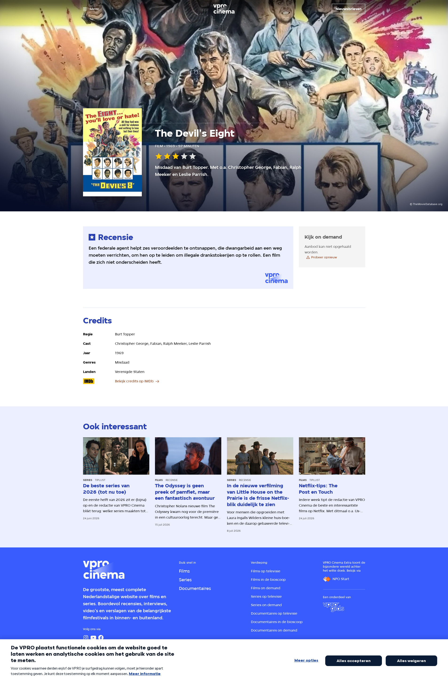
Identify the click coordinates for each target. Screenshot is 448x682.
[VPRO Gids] (333, 607)
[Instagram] (86, 637)
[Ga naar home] (223, 9)
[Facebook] (101, 637)
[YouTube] (93, 637)
